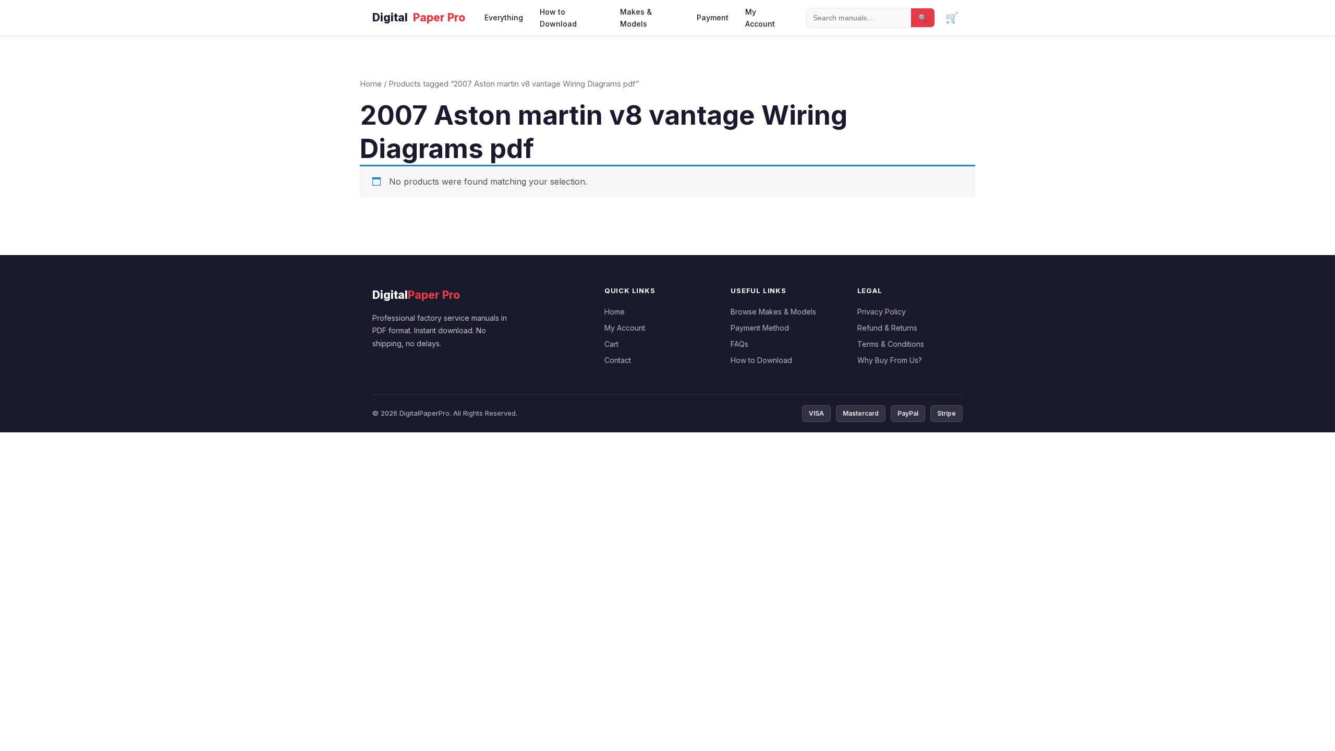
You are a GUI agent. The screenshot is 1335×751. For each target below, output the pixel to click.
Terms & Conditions (890, 344)
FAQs (739, 344)
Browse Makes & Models (773, 311)
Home (371, 84)
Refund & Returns (887, 327)
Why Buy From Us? (889, 360)
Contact (617, 360)
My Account (760, 17)
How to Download (558, 17)
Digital (418, 17)
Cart (611, 344)
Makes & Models (636, 17)
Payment (713, 17)
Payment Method (760, 327)
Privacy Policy (881, 311)
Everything (503, 17)
